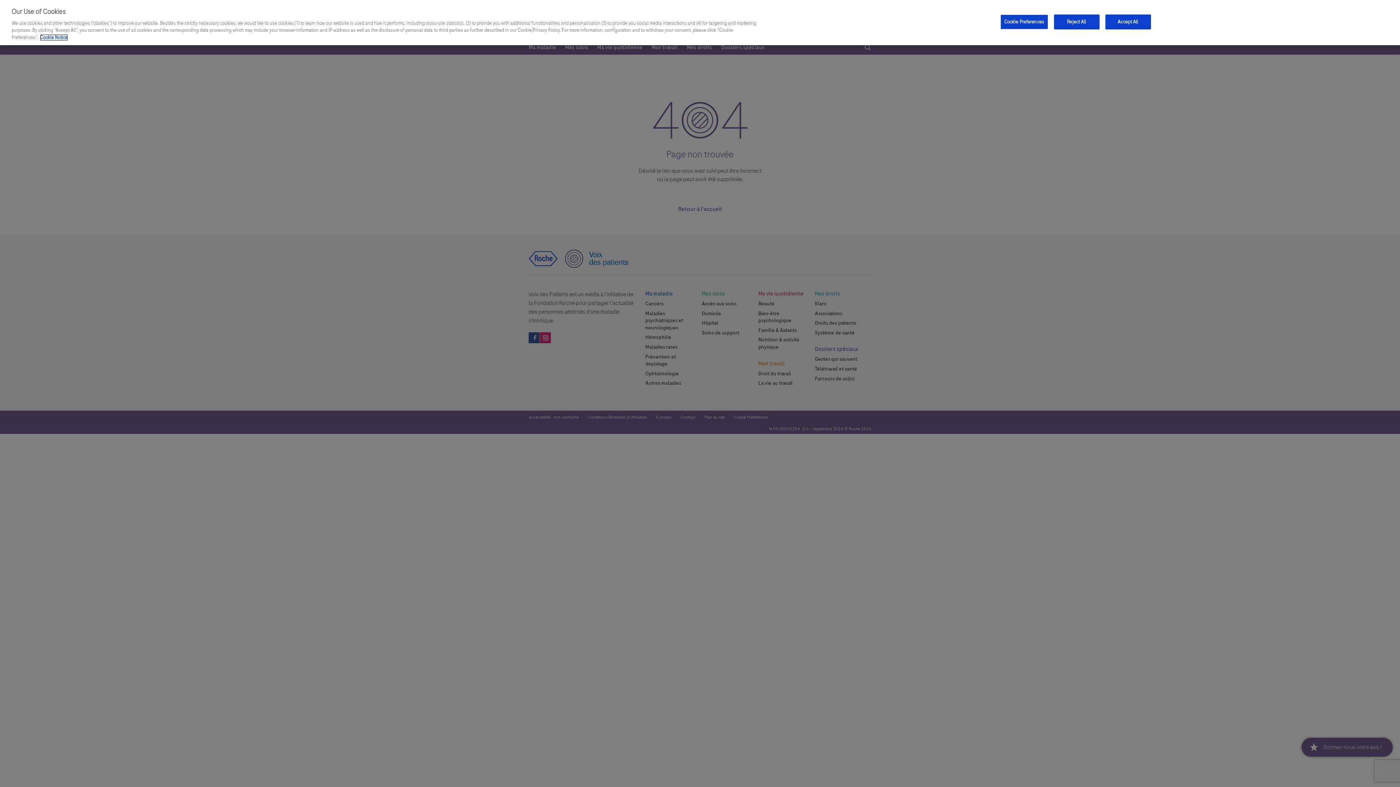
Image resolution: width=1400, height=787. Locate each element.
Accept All (1128, 21)
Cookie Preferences (1024, 21)
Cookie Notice (54, 37)
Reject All (1076, 21)
